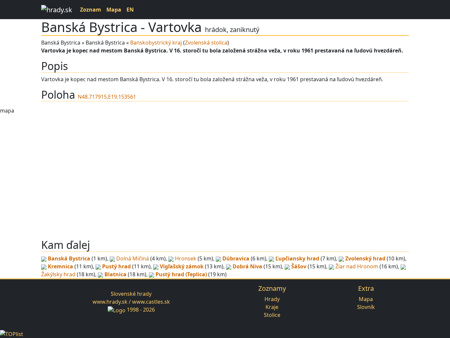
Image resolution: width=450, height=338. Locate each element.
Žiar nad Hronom (356, 266)
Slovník (366, 307)
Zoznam (90, 9)
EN (130, 9)
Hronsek (185, 258)
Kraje (272, 307)
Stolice (272, 315)
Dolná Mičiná (132, 258)
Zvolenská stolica (206, 42)
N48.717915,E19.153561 (107, 96)
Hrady (272, 299)
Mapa (113, 9)
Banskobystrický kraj (156, 42)
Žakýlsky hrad (58, 274)
